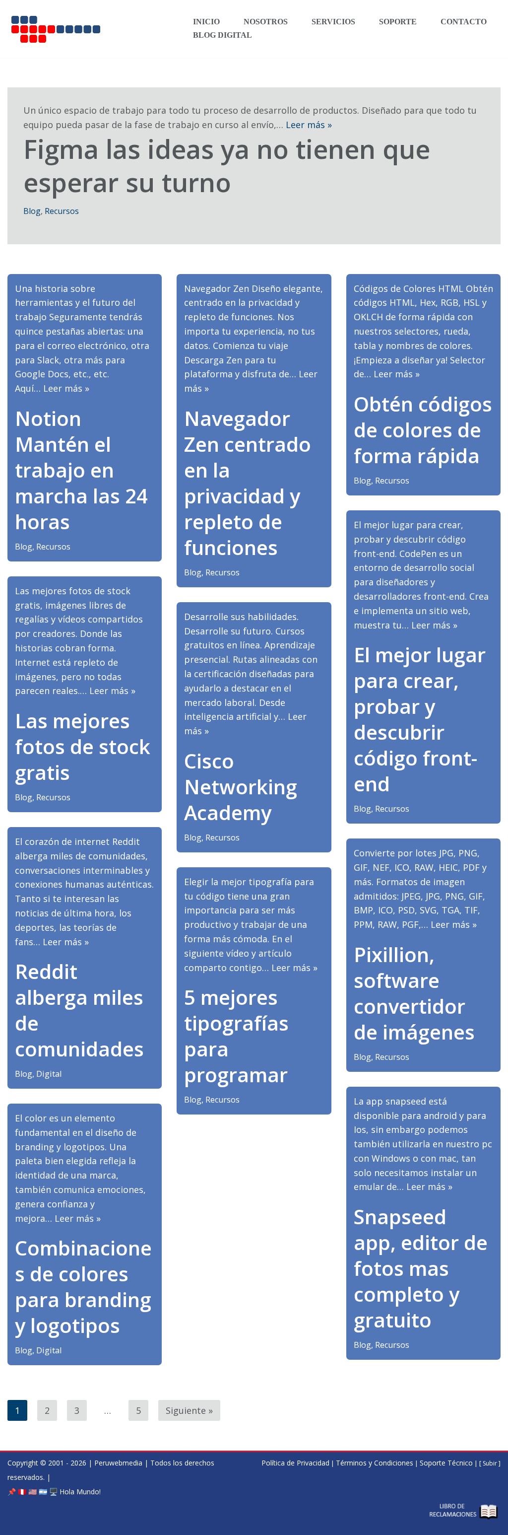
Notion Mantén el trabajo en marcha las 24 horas (81, 470)
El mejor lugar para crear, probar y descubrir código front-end (420, 719)
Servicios (333, 21)
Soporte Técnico (446, 1462)
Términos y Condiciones (374, 1462)
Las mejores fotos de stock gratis (82, 746)
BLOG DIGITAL (222, 35)
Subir (491, 1463)
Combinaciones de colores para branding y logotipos (83, 1286)
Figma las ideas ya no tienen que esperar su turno (226, 165)
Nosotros (266, 21)
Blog (32, 211)
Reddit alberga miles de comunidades (79, 1010)
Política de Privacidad (295, 1462)
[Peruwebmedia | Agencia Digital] (91, 29)
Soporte (398, 21)
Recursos (62, 211)
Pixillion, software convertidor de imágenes (414, 993)
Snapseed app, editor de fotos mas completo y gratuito (421, 1268)
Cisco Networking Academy (240, 786)
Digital (49, 1073)
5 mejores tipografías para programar (236, 1035)
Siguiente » (189, 1410)
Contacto (464, 21)
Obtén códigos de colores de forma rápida (423, 429)
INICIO (206, 21)
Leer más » (309, 125)
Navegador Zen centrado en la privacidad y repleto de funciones (247, 483)
